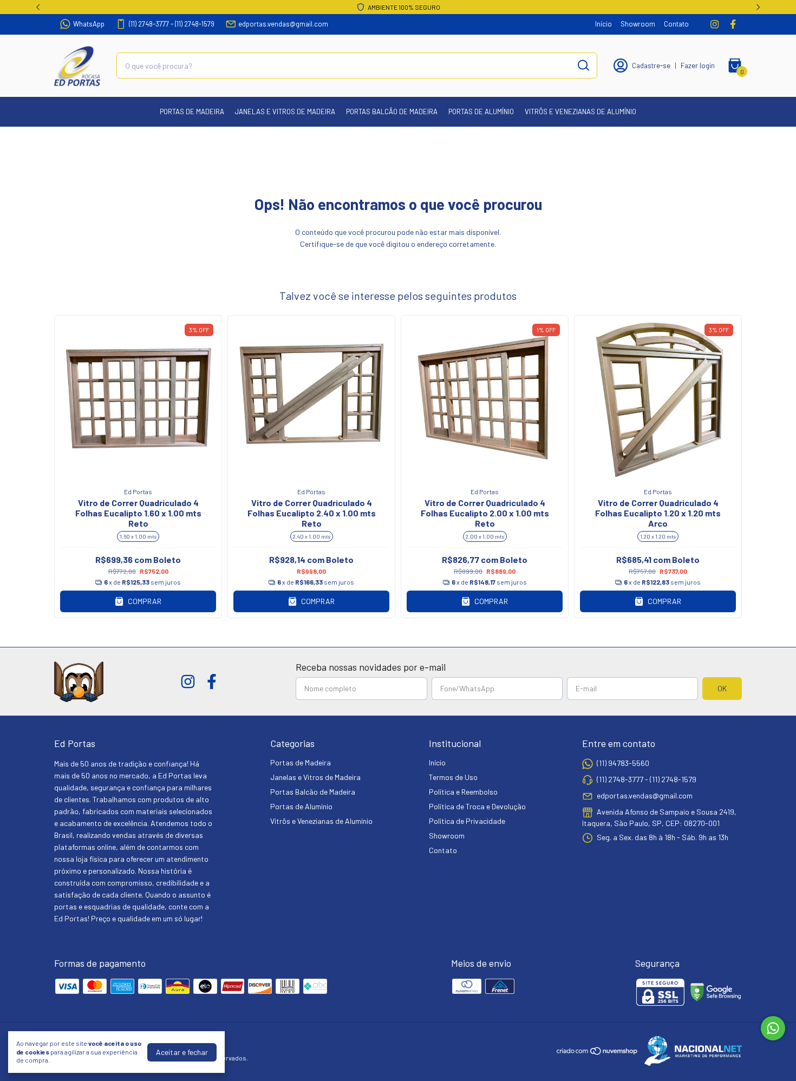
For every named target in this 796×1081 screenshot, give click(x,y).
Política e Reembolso (463, 791)
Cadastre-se (651, 65)
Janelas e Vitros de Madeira (285, 111)
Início (603, 23)
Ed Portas (138, 491)
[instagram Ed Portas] (714, 24)
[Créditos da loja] (690, 1051)
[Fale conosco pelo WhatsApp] (773, 1028)
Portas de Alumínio (481, 111)
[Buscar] (582, 65)
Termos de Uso (453, 777)
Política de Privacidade (467, 821)
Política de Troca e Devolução (477, 806)
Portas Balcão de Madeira (392, 111)
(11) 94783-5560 (623, 763)
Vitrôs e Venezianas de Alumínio (580, 111)
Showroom (638, 23)
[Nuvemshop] (597, 1052)
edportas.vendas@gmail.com (283, 23)
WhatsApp (89, 23)
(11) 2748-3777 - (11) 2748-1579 (171, 23)
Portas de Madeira (192, 111)
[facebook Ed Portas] (733, 24)
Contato (676, 23)
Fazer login (698, 65)
